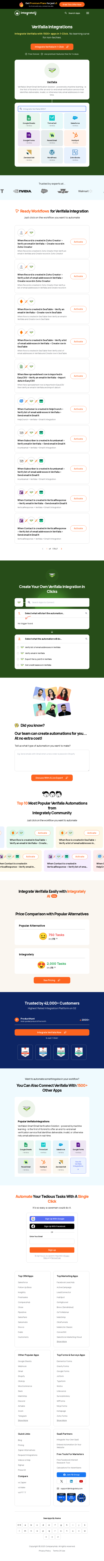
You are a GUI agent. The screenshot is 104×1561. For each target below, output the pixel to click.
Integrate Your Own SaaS (68, 1439)
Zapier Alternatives (26, 1450)
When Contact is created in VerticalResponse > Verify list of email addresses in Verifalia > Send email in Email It (41, 531)
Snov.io (21, 1327)
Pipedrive (22, 1312)
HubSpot (61, 1297)
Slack (20, 1391)
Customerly (23, 1337)
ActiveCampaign (64, 1287)
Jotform (60, 1376)
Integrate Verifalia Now (49, 1032)
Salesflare (22, 1317)
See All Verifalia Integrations (78, 1164)
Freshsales (23, 1297)
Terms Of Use (59, 1550)
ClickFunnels (62, 1322)
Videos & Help (24, 1460)
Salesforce (23, 1282)
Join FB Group (73, 1474)
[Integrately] (25, 13)
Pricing (21, 1445)
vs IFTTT (22, 1492)
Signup (21, 1465)
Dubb (20, 1332)
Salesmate (23, 1322)
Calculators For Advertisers (69, 1467)
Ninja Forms (62, 1406)
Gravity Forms (63, 1366)
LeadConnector (64, 1292)
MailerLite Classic (64, 1327)
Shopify (21, 1376)
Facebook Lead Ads (65, 1282)
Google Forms (63, 1371)
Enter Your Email (36, 1236)
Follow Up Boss (25, 1287)
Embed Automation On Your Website (69, 1446)
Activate (78, 241)
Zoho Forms (62, 1416)
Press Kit (22, 1470)
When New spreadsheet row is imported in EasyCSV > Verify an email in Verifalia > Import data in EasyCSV (41, 377)
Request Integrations (27, 1455)
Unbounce (61, 1391)
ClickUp (21, 1381)
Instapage (61, 1411)
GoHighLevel (62, 1302)
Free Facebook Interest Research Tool (67, 1461)
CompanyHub (24, 1302)
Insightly (21, 1292)
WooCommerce (25, 1386)
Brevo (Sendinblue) (65, 1307)
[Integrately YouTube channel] (81, 1481)
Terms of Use (56, 1258)
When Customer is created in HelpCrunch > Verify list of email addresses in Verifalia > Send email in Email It (40, 412)
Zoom (20, 1411)
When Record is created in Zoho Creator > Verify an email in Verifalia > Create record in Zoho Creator (40, 243)
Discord (21, 1401)
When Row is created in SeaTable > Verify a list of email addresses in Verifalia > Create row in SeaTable (42, 343)
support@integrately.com (72, 1488)
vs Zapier (22, 1482)
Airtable (21, 1406)
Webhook (22, 1366)
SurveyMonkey (63, 1396)
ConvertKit (61, 1332)
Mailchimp (61, 1317)
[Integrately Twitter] (61, 1481)
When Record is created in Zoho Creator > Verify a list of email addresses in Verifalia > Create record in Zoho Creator (40, 278)
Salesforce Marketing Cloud (69, 1337)
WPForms (61, 1401)
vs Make (21, 1487)
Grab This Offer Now (72, 4)
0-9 (19, 1525)
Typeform (61, 1381)
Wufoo (60, 1386)
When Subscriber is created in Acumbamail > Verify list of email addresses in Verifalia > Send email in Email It (41, 472)
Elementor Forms (64, 1361)
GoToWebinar (63, 1312)
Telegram (22, 1416)
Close (20, 1307)
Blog (20, 1440)
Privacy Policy (45, 1550)
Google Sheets (25, 1361)
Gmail (20, 1371)
